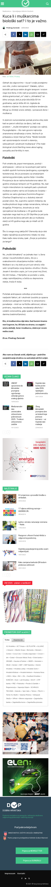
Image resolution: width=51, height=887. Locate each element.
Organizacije (18, 640)
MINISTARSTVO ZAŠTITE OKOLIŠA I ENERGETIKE (25, 833)
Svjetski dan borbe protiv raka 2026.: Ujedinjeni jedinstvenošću (41, 388)
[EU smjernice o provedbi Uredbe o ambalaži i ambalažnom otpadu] (9, 499)
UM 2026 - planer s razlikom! (17, 583)
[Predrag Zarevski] (4, 28)
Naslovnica (7, 11)
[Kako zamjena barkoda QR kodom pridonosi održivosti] (9, 566)
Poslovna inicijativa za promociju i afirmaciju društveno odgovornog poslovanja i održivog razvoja (23, 816)
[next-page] (8, 432)
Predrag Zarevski (13, 28)
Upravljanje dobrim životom (22, 11)
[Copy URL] (43, 34)
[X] (19, 34)
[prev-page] (4, 432)
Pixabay (17, 76)
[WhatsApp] (31, 34)
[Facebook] (13, 34)
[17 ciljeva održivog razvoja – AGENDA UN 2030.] (9, 512)
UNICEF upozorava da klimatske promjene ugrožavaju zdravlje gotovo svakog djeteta (17, 391)
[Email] (37, 34)
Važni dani (29, 384)
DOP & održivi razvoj (6, 384)
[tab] (7, 640)
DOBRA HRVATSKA (12, 810)
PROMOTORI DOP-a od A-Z (17, 632)
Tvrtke (7, 640)
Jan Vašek (10, 76)
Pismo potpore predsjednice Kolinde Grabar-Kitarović (28, 838)
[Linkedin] (25, 34)
